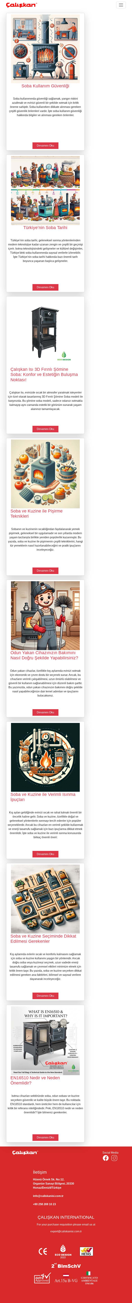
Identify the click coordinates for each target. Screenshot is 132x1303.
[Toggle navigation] (121, 5)
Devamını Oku (45, 145)
